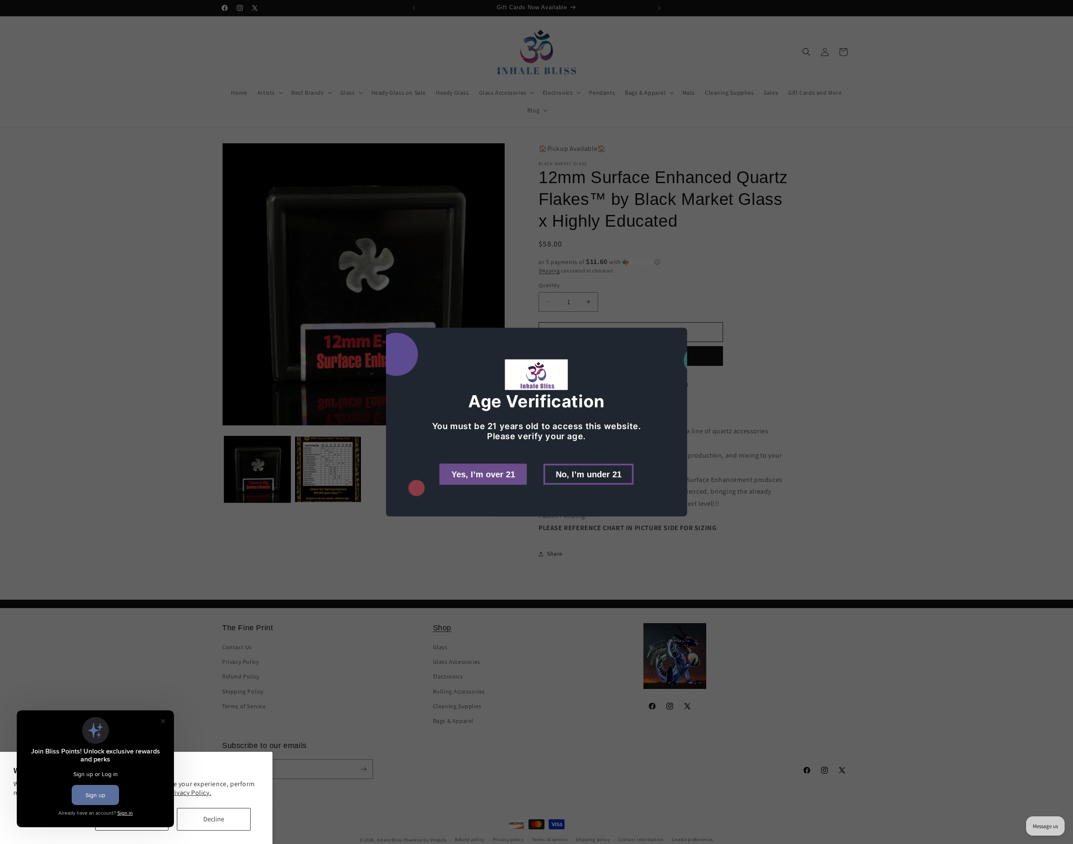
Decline (213, 819)
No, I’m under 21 (589, 474)
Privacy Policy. (189, 792)
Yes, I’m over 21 (483, 474)
